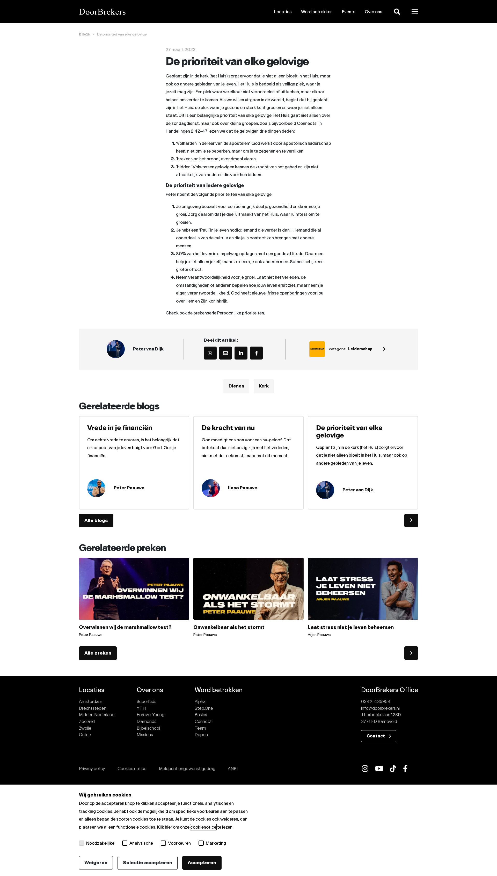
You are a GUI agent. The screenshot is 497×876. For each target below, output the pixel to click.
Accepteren (202, 862)
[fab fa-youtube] (379, 768)
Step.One (204, 708)
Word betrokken (317, 12)
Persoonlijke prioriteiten (240, 313)
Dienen (236, 386)
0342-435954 (376, 701)
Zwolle (85, 728)
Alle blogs (96, 520)
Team (200, 728)
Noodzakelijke (100, 843)
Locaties (283, 12)
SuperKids (146, 701)
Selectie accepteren (147, 862)
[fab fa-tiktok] (393, 768)
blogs (84, 34)
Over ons (373, 12)
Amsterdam (90, 701)
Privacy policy (92, 768)
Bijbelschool (148, 728)
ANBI (233, 768)
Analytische (141, 843)
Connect (203, 721)
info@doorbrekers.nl (380, 708)
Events (348, 12)
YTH (141, 708)
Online (85, 734)
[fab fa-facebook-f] (405, 768)
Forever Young (150, 714)
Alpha (200, 701)
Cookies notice (132, 768)
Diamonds (146, 721)
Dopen (201, 734)
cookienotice (203, 827)
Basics (201, 714)
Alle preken (97, 653)
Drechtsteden (92, 708)
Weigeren (95, 862)
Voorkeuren (179, 843)
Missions (145, 734)
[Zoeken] (397, 12)
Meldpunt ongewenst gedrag (187, 768)
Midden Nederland (96, 714)
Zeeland (87, 721)
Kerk (264, 386)
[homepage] (133, 12)
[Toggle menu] (415, 11)
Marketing (216, 843)
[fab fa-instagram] (365, 768)
